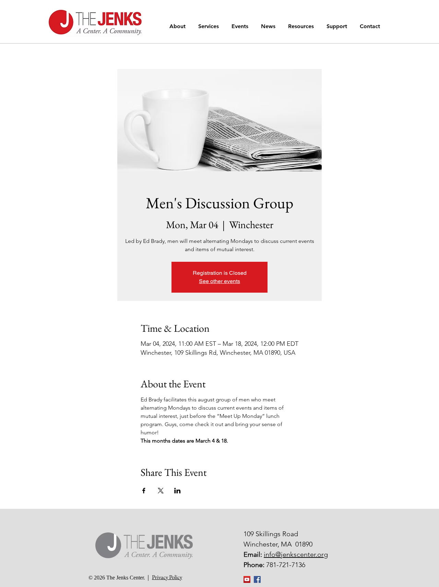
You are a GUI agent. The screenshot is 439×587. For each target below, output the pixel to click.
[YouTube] (247, 579)
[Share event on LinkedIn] (177, 490)
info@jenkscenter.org (296, 554)
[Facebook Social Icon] (257, 579)
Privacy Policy (167, 577)
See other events (219, 281)
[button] (178, 26)
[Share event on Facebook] (144, 490)
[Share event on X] (160, 490)
